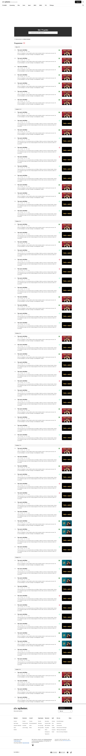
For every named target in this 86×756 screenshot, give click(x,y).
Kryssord (53, 729)
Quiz (53, 723)
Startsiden (47, 721)
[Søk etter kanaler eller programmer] (30, 32)
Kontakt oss (59, 723)
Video (70, 718)
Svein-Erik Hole (25, 742)
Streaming (12, 5)
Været (46, 729)
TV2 (46, 5)
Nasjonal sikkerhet (17, 725)
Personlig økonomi (33, 723)
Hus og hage (40, 725)
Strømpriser (47, 731)
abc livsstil (63, 752)
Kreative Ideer (48, 723)
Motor (30, 727)
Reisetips (40, 723)
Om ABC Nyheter (60, 721)
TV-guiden (47, 727)
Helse (30, 725)
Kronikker (24, 725)
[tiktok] (71, 752)
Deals (39, 729)
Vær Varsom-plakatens (38, 741)
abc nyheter (54, 752)
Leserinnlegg (25, 727)
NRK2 (40, 5)
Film (19, 5)
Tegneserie (47, 733)
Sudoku (53, 727)
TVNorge (52, 5)
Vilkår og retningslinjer (61, 729)
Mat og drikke (41, 727)
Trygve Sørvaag (17, 741)
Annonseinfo (59, 725)
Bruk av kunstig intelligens (62, 731)
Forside (15, 721)
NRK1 (35, 5)
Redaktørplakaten (48, 739)
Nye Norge (16, 723)
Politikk (15, 729)
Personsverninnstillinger (62, 727)
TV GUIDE (4, 5)
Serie (24, 5)
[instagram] (67, 752)
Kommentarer (25, 723)
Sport (29, 5)
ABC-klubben (47, 725)
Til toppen (16, 752)
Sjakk (53, 725)
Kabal (53, 731)
